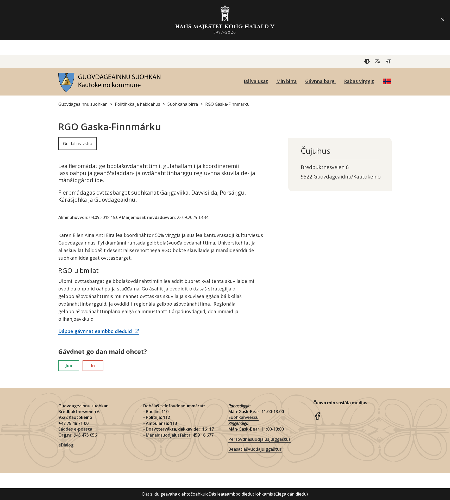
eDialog (65, 445)
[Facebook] (317, 416)
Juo (69, 365)
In (93, 365)
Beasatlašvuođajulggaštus (255, 449)
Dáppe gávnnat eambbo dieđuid (95, 331)
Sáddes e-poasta (75, 429)
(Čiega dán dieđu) (291, 494)
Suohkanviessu (243, 417)
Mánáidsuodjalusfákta (168, 435)
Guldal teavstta (77, 143)
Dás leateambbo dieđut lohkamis (241, 494)
